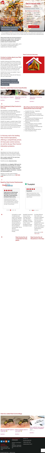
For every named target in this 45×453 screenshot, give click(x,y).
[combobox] (34, 8)
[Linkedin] (8, 441)
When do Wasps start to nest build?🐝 (21, 430)
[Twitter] (1, 441)
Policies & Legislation (27, 440)
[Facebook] (4, 441)
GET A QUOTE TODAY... (34, 26)
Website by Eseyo (12, 452)
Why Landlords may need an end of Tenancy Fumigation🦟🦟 (37, 428)
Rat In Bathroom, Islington (7, 97)
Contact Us (25, 438)
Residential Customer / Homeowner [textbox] (32, 8)
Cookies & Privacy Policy (27, 444)
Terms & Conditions (27, 442)
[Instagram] (6, 441)
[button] (14, 2)
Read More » (3, 100)
